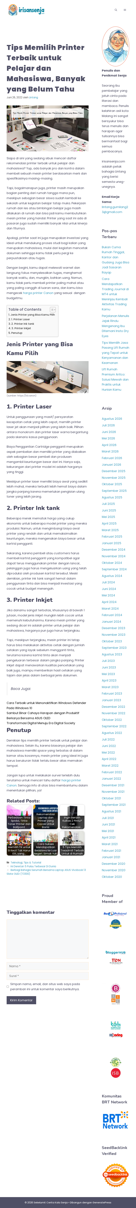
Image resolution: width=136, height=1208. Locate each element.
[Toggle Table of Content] (51, 309)
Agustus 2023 (112, 654)
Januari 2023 (111, 700)
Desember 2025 (113, 471)
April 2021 (108, 837)
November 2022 (113, 713)
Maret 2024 (110, 608)
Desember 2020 (113, 864)
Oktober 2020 (112, 877)
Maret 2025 (110, 530)
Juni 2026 (109, 432)
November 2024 (114, 556)
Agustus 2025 (112, 497)
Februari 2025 (112, 536)
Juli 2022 (108, 739)
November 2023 (113, 635)
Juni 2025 (109, 510)
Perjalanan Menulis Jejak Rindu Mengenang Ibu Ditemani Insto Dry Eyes (115, 326)
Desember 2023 (113, 628)
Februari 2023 (112, 693)
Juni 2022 (109, 746)
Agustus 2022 (112, 733)
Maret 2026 (110, 451)
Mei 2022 (108, 752)
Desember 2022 (113, 707)
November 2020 (113, 870)
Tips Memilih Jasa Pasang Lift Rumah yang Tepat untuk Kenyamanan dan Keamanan (115, 353)
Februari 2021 (111, 851)
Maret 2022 (110, 765)
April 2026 (109, 445)
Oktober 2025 (112, 484)
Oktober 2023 (112, 641)
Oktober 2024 (112, 563)
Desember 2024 (113, 549)
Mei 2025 (108, 517)
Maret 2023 (110, 687)
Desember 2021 (113, 785)
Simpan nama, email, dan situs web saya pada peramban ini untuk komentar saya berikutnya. (45, 986)
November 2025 (114, 478)
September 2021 (114, 805)
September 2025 (114, 491)
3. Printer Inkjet (21, 328)
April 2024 (109, 602)
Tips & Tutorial (32, 862)
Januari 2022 (111, 779)
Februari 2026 (112, 458)
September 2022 (114, 726)
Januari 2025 (111, 543)
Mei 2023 (108, 674)
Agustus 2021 (111, 811)
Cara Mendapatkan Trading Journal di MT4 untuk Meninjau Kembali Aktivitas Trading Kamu (115, 294)
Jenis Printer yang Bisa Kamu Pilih (32, 315)
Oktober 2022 (112, 720)
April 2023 (109, 680)
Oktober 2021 (111, 798)
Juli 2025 (108, 504)
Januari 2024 (111, 622)
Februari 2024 (112, 615)
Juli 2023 (108, 661)
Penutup (16, 333)
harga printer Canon (38, 293)
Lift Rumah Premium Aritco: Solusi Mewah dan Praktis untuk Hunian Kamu (115, 379)
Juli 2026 (108, 425)
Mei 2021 (108, 831)
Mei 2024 (108, 595)
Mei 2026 (108, 438)
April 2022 (109, 759)
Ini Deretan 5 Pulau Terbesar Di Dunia (33, 866)
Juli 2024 (108, 582)
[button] (115, 10)
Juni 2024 (109, 589)
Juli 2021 (108, 818)
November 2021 (113, 792)
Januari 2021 (111, 857)
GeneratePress (102, 1202)
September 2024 (114, 569)
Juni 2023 (109, 667)
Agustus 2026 (112, 419)
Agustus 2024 (112, 576)
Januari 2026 (111, 465)
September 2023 (114, 648)
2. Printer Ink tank (22, 324)
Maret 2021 (110, 844)
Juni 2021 (108, 824)
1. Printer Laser (20, 319)
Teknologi (16, 862)
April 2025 (109, 523)
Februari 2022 (112, 772)
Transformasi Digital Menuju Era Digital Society (41, 723)
